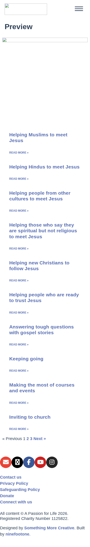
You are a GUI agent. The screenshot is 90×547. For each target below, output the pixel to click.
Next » (39, 438)
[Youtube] (40, 462)
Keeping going (26, 358)
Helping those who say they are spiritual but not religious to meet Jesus (43, 230)
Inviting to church (30, 417)
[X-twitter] (17, 462)
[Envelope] (6, 462)
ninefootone (17, 534)
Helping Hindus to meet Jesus (44, 166)
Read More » (19, 152)
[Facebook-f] (29, 462)
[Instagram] (52, 462)
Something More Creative (49, 528)
